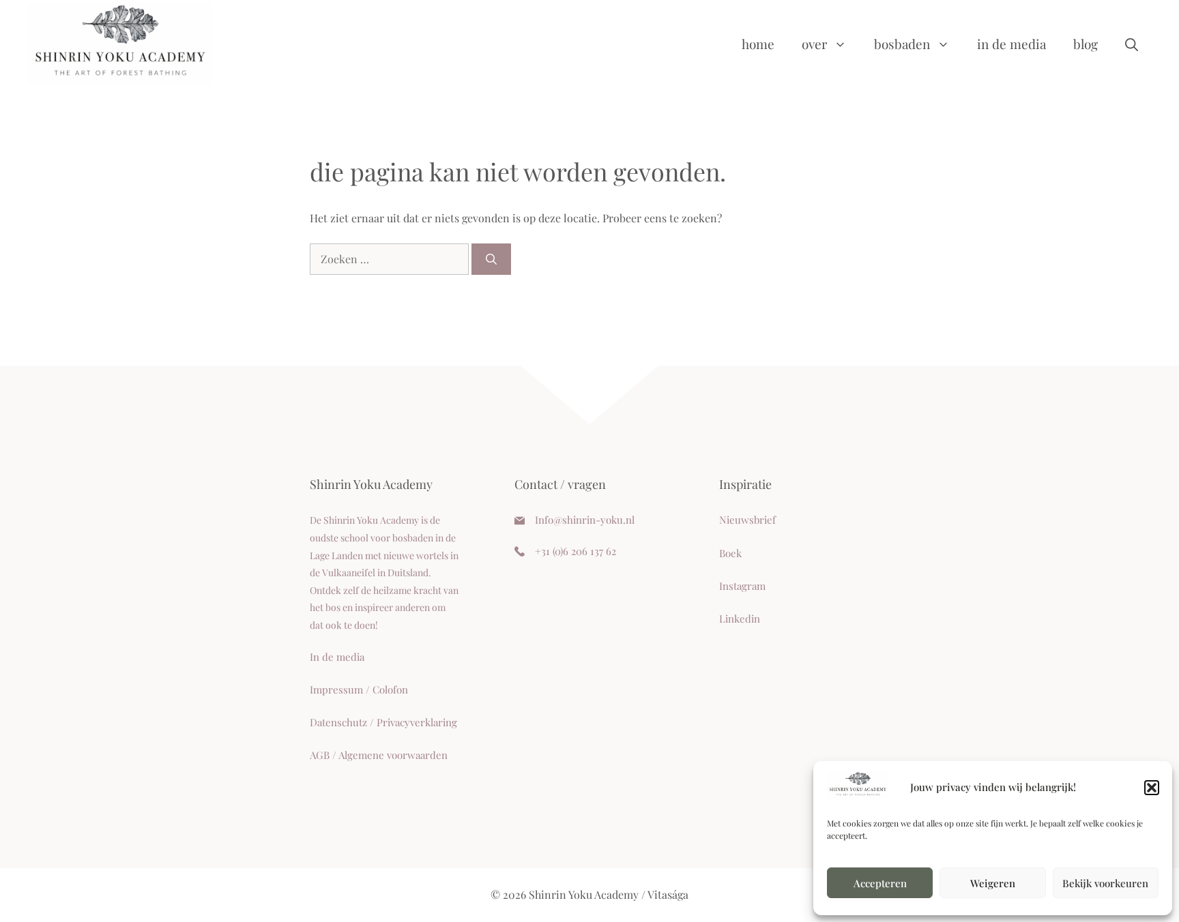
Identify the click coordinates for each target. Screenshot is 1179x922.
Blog (1085, 44)
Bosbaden (902, 44)
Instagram (742, 586)
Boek (730, 553)
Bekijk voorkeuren (1105, 883)
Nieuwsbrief (747, 519)
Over (814, 44)
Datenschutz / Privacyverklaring (383, 722)
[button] (1152, 787)
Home (758, 44)
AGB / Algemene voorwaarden (379, 755)
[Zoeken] (491, 259)
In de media (1011, 44)
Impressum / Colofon (359, 689)
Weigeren (992, 883)
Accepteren (880, 883)
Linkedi (736, 618)
